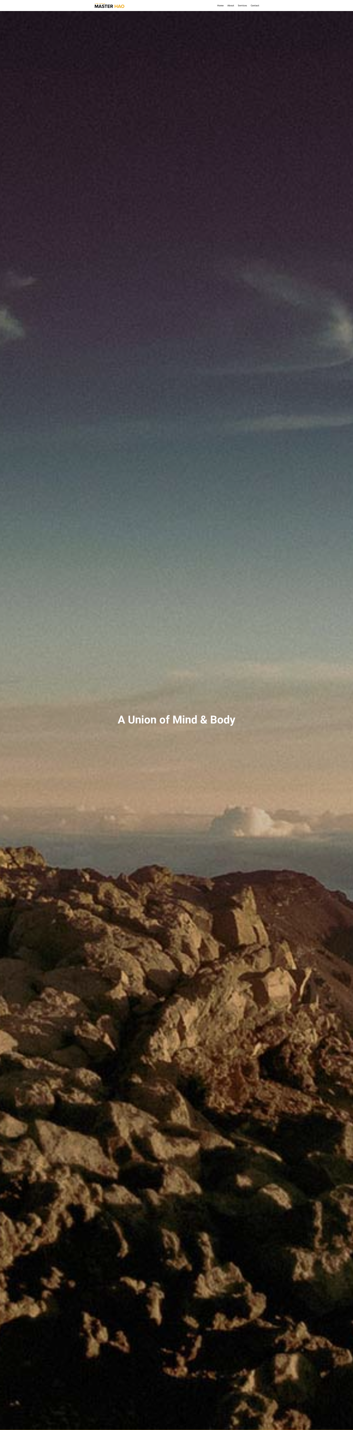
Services (242, 6)
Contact (255, 6)
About (230, 6)
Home (220, 6)
